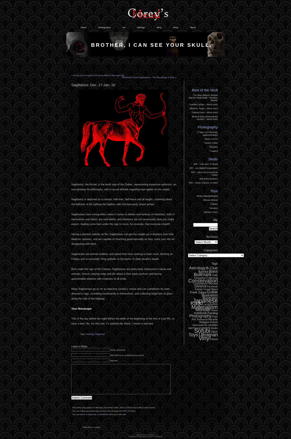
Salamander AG (199, 325)
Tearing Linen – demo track (205, 112)
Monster (203, 309)
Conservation (203, 280)
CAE (215, 275)
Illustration (210, 295)
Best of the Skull (205, 90)
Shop (175, 27)
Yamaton (213, 208)
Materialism (204, 307)
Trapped (214, 151)
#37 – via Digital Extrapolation (204, 168)
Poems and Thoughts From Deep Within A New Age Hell (98, 75)
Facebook (212, 286)
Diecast (213, 283)
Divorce (200, 286)
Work (214, 339)
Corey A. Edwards (154, 436)
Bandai (203, 271)
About (193, 27)
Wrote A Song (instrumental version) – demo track (205, 117)
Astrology (90, 334)
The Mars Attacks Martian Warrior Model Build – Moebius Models (203, 98)
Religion (204, 322)
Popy (215, 316)
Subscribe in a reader (91, 427)
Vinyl (205, 338)
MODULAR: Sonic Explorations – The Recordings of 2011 (148, 77)
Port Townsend (200, 319)
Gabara (214, 204)
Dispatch (213, 147)
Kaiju (196, 303)
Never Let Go (211, 139)
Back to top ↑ (142, 435)
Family (199, 289)
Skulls (213, 159)
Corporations (200, 283)
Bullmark (203, 274)
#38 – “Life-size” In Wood (206, 164)
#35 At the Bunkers (209, 179)
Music (214, 310)
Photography (104, 27)
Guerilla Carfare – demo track (203, 104)
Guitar (212, 292)
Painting (212, 313)
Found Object (210, 289)
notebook (200, 313)
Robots (214, 322)
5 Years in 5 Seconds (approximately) (207, 133)
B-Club (212, 268)
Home (84, 27)
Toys (214, 191)
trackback (104, 414)
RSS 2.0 (126, 411)
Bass (213, 271)
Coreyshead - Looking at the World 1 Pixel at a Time (148, 12)
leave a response (88, 414)
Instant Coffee (211, 143)
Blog (159, 27)
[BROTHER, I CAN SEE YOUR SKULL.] (145, 55)
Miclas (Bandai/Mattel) (207, 196)
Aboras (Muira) (210, 200)
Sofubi (202, 331)
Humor (152, 407)
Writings (141, 27)
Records (213, 319)
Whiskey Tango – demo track (204, 108)
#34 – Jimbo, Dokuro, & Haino (203, 183)
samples (213, 324)
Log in (212, 79)
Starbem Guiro (211, 212)
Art (124, 27)
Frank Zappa (198, 292)
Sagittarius (100, 334)
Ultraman (208, 334)
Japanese (205, 300)
